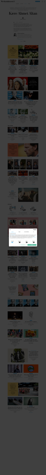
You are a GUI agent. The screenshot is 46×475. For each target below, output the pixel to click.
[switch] (19, 242)
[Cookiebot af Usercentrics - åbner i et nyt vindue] (33, 229)
